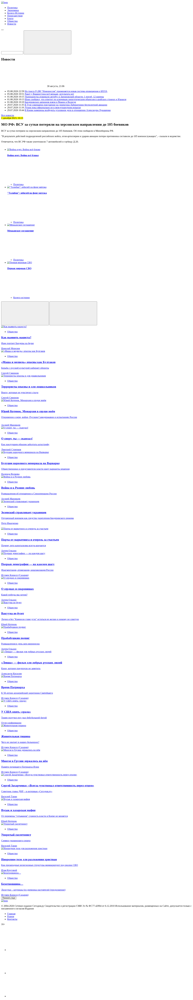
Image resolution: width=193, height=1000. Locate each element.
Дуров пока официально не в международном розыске (53, 107)
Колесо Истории (15, 13)
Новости (11, 24)
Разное (10, 916)
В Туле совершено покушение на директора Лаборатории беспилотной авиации (66, 105)
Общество (12, 21)
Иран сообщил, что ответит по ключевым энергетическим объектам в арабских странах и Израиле (75, 99)
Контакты (12, 919)
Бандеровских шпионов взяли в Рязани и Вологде (50, 102)
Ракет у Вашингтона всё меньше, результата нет (49, 94)
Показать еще (8, 898)
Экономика (13, 10)
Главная (11, 913)
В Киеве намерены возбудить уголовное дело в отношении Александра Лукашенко (68, 110)
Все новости (7, 115)
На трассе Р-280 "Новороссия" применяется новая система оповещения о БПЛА (66, 91)
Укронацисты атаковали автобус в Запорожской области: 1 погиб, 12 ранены (64, 96)
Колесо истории (21, 297)
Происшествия (14, 15)
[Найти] (47, 42)
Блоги (10, 18)
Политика (12, 7)
